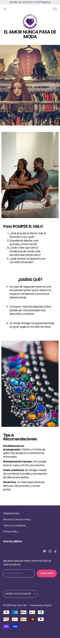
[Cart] (55, 9)
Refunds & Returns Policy (17, 519)
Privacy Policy (10, 531)
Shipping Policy (11, 513)
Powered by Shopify (41, 605)
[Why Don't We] (30, 22)
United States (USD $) (18, 593)
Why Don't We (19, 605)
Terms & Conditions (14, 525)
